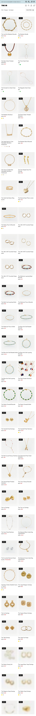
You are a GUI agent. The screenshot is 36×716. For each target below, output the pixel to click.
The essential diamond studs (8, 558)
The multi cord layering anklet (8, 302)
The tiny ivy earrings (23, 507)
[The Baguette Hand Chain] (26, 78)
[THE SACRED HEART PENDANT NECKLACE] (9, 472)
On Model (11, 10)
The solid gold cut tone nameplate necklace (7, 142)
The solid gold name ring (7, 198)
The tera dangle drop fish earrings (24, 170)
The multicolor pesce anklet (8, 326)
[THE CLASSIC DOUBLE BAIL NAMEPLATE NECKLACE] (9, 160)
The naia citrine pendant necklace (7, 61)
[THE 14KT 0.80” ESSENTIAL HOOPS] (26, 242)
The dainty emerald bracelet (8, 404)
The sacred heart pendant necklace (7, 482)
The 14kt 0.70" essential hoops (9, 276)
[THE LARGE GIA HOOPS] (26, 628)
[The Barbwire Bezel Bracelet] (26, 132)
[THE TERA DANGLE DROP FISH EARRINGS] (26, 160)
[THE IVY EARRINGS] (9, 498)
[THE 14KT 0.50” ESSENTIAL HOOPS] (26, 215)
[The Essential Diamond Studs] (9, 548)
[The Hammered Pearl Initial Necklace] (26, 446)
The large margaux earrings (25, 584)
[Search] (28, 5)
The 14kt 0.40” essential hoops (9, 251)
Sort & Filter (29, 10)
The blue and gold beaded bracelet (24, 327)
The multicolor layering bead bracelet (25, 277)
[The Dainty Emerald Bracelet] (9, 395)
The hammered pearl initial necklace (24, 456)
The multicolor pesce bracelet (25, 302)
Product (6, 10)
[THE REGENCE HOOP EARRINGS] (9, 682)
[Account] (31, 5)
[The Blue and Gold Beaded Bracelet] (26, 317)
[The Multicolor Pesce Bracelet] (26, 292)
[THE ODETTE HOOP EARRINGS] (26, 682)
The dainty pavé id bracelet (8, 225)
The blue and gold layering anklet (8, 379)
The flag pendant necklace (25, 378)
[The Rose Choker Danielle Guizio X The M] (9, 575)
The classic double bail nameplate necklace (7, 170)
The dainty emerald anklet (24, 404)
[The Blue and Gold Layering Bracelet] (26, 343)
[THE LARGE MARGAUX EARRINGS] (26, 575)
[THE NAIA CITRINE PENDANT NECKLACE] (9, 51)
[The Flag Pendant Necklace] (26, 369)
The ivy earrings (5, 507)
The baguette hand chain (24, 88)
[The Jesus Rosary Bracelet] (26, 472)
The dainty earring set (6, 664)
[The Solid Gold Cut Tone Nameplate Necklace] (9, 132)
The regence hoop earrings (8, 691)
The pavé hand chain (23, 61)
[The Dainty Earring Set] (9, 655)
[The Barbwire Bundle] (26, 25)
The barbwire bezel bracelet (25, 141)
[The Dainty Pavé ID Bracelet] (9, 215)
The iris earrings (5, 613)
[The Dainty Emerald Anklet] (26, 395)
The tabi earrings (5, 637)
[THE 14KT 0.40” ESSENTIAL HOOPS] (9, 242)
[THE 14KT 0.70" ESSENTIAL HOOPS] (9, 267)
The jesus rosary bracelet (24, 481)
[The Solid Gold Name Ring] (9, 188)
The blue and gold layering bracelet (25, 353)
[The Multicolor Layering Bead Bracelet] (26, 267)
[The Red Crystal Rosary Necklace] (9, 446)
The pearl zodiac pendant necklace (24, 115)
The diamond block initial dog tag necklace (25, 533)
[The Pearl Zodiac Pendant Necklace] (26, 105)
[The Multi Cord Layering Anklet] (9, 292)
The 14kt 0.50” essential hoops (25, 225)
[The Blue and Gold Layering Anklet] (9, 369)
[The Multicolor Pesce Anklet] (9, 317)
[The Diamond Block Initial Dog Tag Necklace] (26, 522)
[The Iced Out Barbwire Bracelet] (9, 25)
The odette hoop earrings (24, 691)
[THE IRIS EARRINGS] (9, 603)
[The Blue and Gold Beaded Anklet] (9, 343)
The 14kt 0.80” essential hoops (25, 251)
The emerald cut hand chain (8, 88)
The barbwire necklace (7, 114)
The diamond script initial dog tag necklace (25, 558)
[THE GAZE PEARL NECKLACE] (9, 522)
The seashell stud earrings (8, 429)
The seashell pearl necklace (25, 429)
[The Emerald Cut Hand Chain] (9, 78)
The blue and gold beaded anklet (9, 352)
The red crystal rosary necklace (9, 455)
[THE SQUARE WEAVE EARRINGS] (26, 603)
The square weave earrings (25, 613)
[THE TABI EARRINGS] (9, 628)
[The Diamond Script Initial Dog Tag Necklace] (26, 548)
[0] (34, 5)
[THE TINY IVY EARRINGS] (26, 498)
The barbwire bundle (23, 34)
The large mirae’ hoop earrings (25, 664)
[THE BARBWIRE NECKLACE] (9, 105)
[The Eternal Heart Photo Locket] (26, 188)
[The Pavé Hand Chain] (26, 51)
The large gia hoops (23, 637)
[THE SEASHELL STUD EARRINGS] (9, 419)
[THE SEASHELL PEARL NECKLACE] (26, 419)
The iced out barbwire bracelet (9, 34)
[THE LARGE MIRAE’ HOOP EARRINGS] (26, 655)
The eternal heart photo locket (25, 198)
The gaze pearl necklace (7, 532)
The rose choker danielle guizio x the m (9, 585)
